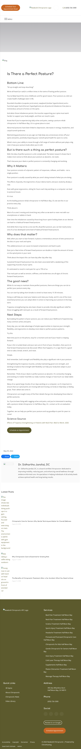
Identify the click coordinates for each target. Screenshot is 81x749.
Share (6, 456)
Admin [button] (19, 746)
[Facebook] (51, 714)
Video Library (10, 701)
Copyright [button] (15, 742)
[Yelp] (56, 714)
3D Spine (9, 688)
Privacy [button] (32, 742)
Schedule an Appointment (19, 430)
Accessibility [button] (6, 742)
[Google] (46, 714)
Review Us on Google (53, 723)
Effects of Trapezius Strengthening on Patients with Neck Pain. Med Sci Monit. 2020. (38, 423)
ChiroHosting (47, 745)
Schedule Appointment (54, 731)
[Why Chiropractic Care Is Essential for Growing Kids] (5, 558)
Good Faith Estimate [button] (8, 746)
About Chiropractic (13, 692)
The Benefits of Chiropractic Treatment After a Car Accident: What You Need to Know (42, 578)
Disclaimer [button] (24, 742)
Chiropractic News (12, 697)
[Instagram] (62, 714)
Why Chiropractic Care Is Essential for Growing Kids (30, 557)
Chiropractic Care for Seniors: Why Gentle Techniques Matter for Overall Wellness (41, 521)
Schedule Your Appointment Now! (11, 8)
